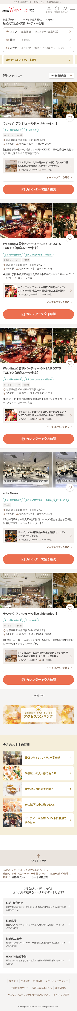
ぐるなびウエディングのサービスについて (29, 994)
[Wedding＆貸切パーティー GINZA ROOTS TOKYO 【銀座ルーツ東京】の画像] (38, 220)
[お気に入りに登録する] (70, 117)
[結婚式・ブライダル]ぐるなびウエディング (24, 869)
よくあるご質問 (61, 994)
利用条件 (37, 981)
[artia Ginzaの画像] (38, 469)
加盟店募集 (60, 987)
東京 (44, 873)
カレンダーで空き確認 (41, 189)
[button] (38, 906)
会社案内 (13, 981)
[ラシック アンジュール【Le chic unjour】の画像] (38, 100)
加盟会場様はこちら (42, 987)
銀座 (5, 877)
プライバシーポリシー (56, 981)
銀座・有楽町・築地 (59, 873)
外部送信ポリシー (20, 987)
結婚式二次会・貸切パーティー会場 (20, 873)
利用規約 (25, 981)
